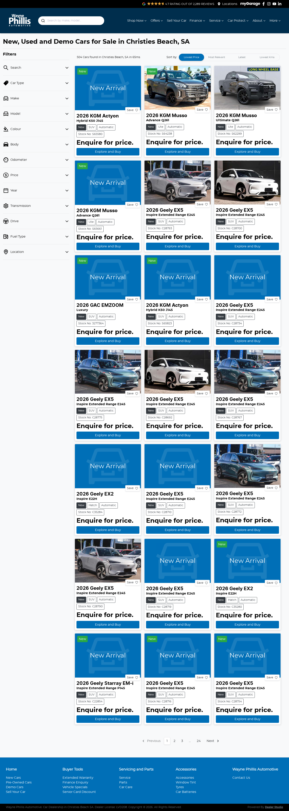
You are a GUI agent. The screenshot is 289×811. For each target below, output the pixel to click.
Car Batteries (186, 791)
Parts (123, 782)
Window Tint (186, 782)
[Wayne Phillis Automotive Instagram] (269, 4)
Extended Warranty (78, 777)
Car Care (126, 787)
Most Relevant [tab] (216, 57)
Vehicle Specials (75, 787)
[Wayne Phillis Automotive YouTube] (275, 4)
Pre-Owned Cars (19, 782)
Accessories (185, 777)
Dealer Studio (274, 807)
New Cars (13, 777)
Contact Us (241, 777)
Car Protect (237, 20)
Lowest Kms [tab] (267, 57)
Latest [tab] (242, 57)
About (257, 20)
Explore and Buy (108, 151)
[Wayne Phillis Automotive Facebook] (264, 4)
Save (130, 110)
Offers (155, 20)
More (274, 20)
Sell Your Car (176, 20)
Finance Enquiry (75, 782)
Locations (229, 4)
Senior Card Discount (79, 791)
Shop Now (135, 20)
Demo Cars (14, 787)
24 (199, 741)
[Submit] (42, 20)
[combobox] (71, 20)
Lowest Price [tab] (191, 57)
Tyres (180, 787)
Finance (196, 20)
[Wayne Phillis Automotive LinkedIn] (280, 4)
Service (215, 20)
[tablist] (229, 57)
